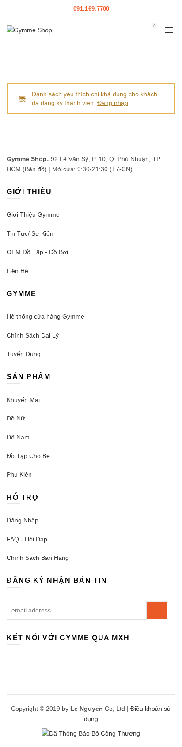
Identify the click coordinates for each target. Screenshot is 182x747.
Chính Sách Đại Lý (33, 335)
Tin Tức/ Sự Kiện (30, 233)
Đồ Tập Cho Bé (28, 455)
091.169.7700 (91, 8)
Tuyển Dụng (24, 353)
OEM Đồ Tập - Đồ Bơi (37, 251)
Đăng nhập (112, 102)
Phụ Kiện (19, 474)
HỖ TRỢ (126, 8)
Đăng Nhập (22, 520)
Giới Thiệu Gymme (33, 214)
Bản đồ (35, 169)
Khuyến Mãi (23, 399)
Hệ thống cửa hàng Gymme (45, 316)
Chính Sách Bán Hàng (38, 557)
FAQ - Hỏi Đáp (27, 539)
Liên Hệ (17, 270)
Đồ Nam (18, 437)
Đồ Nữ (16, 418)
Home (60, 53)
